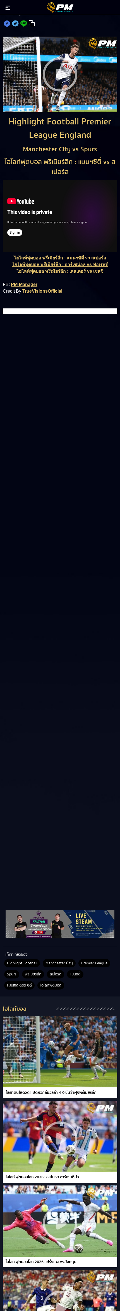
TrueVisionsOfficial (42, 291)
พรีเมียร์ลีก (33, 974)
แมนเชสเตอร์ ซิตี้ (19, 985)
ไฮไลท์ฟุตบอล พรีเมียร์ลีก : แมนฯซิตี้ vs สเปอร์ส (60, 257)
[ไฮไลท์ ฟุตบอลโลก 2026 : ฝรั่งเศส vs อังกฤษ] (60, 1221)
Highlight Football (22, 963)
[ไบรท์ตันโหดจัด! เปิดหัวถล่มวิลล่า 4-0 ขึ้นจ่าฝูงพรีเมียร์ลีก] (60, 1051)
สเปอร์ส (55, 974)
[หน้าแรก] (60, 924)
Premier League (94, 963)
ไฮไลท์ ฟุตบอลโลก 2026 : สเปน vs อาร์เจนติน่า (42, 1177)
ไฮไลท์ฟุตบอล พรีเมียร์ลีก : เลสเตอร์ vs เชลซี (60, 271)
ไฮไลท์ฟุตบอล (50, 985)
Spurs (11, 974)
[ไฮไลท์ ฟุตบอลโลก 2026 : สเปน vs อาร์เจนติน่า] (60, 1136)
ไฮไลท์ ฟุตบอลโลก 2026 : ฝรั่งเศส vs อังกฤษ (41, 1261)
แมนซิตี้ (75, 974)
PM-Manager (24, 284)
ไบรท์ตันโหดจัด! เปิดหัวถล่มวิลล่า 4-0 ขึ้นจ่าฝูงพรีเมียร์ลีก (51, 1092)
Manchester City (59, 963)
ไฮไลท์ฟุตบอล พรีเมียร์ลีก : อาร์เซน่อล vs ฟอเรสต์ (60, 264)
